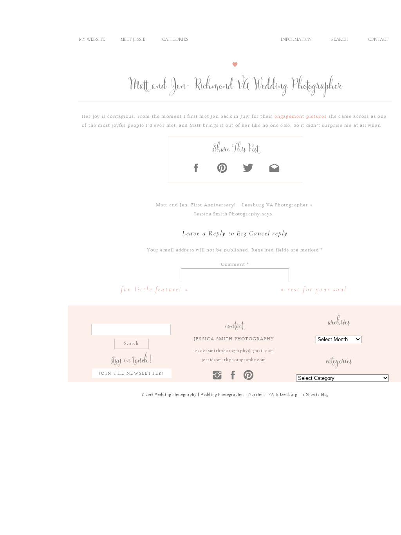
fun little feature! (151, 289)
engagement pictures (300, 116)
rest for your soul (317, 289)
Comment (235, 264)
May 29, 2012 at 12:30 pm (234, 223)
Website (235, 399)
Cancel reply (268, 233)
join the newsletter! (131, 373)
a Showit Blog (315, 394)
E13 (241, 233)
